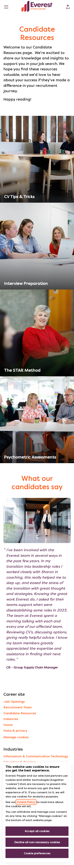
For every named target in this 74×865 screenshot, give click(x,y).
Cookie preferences (37, 853)
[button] (68, 7)
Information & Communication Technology (35, 756)
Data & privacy (15, 730)
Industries (10, 719)
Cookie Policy (26, 802)
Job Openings (14, 701)
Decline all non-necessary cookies (37, 842)
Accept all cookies (37, 831)
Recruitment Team (17, 707)
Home (8, 725)
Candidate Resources (19, 713)
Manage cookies (16, 737)
